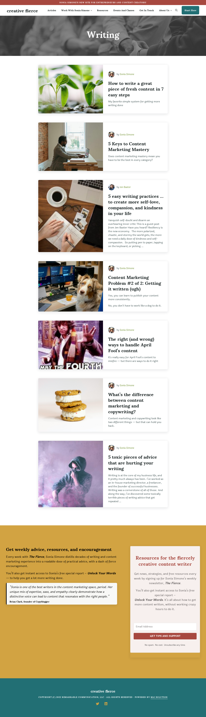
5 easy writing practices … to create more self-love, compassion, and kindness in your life (136, 204)
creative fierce (22, 10)
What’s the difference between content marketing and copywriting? (131, 402)
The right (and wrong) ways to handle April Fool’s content (131, 344)
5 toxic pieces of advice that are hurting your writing (132, 462)
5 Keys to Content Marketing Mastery (128, 146)
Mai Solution (159, 697)
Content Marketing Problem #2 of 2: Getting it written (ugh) (134, 282)
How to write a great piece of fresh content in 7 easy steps (136, 88)
